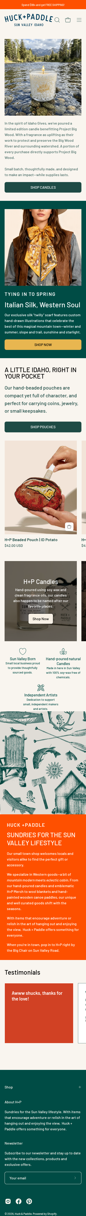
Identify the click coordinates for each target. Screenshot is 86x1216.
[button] (56, 20)
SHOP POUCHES (43, 427)
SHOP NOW (43, 344)
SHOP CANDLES (43, 187)
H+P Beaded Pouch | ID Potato (31, 540)
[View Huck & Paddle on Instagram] (8, 1201)
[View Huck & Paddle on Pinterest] (29, 1201)
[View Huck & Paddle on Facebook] (18, 1201)
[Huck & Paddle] (29, 20)
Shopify (52, 1213)
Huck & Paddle (23, 1213)
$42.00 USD (14, 545)
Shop (9, 1087)
